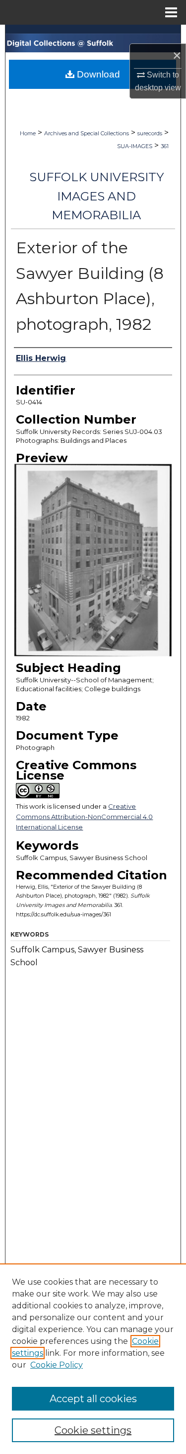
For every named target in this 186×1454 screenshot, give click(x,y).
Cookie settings (93, 1430)
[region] (93, 1358)
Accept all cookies (93, 1399)
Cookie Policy (56, 1365)
